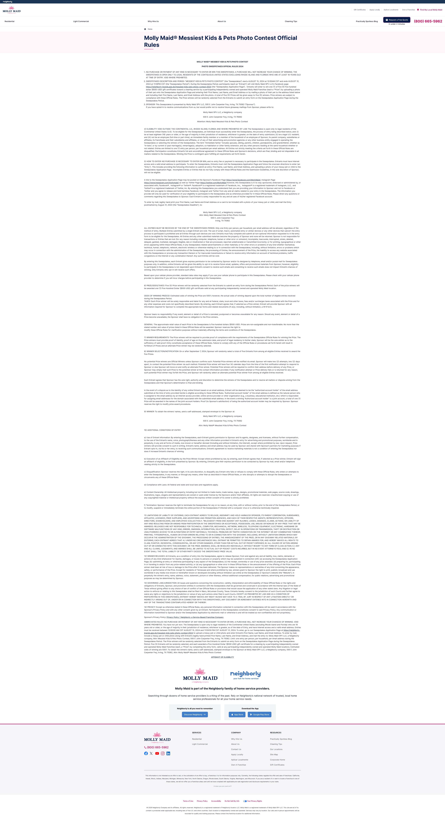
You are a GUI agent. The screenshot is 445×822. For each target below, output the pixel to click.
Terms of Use (188, 801)
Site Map (274, 754)
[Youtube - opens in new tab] (157, 753)
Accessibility (216, 801)
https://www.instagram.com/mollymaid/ (161, 182)
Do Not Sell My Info (232, 801)
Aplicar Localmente (239, 760)
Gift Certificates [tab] (360, 10)
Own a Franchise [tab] (408, 10)
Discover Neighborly (193, 714)
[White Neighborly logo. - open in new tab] (7, 2)
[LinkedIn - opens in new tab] (168, 753)
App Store (238, 714)
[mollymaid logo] (164, 737)
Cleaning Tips (276, 744)
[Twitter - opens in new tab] (151, 753)
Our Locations (276, 749)
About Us (235, 744)
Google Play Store (261, 714)
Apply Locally (237, 754)
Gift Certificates (277, 765)
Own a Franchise (238, 765)
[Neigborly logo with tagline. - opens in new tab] (245, 675)
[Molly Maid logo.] (12, 10)
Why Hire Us (236, 739)
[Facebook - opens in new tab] (146, 753)
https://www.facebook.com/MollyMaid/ (243, 180)
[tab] (429, 9)
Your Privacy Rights (254, 801)
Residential (197, 739)
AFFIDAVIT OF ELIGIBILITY (222, 657)
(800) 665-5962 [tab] (428, 21)
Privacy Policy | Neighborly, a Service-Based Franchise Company (195, 617)
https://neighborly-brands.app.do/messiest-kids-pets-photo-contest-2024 (178, 87)
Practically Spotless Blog (281, 739)
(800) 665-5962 (158, 747)
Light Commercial (200, 744)
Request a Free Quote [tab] (398, 20)
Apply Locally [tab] (375, 10)
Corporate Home (277, 760)
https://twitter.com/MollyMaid (213, 182)
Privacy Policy (202, 801)
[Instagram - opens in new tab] (163, 753)
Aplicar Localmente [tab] (391, 10)
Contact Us (236, 749)
